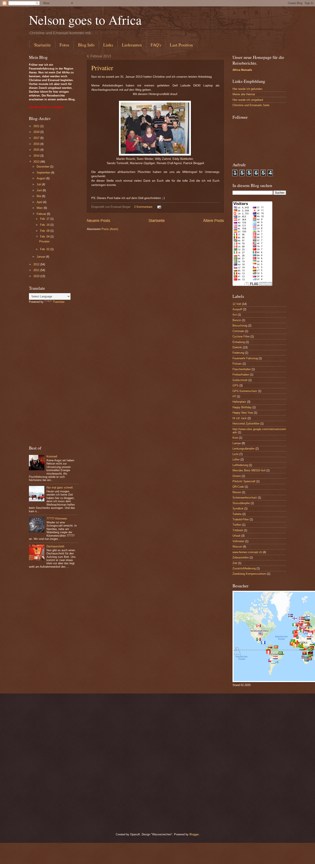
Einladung (238, 342)
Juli (39, 184)
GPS (235, 385)
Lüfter (236, 459)
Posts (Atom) (110, 229)
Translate (58, 301)
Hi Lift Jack (239, 418)
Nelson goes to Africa (85, 19)
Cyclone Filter (241, 336)
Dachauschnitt (55, 546)
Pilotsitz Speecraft (243, 481)
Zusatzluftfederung (244, 568)
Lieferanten (132, 45)
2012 (36, 264)
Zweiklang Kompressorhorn (249, 573)
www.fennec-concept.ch (247, 552)
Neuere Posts (98, 220)
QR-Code (238, 486)
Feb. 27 (45, 218)
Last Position (181, 45)
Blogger (194, 834)
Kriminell (51, 456)
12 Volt (236, 304)
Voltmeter (238, 541)
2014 (36, 155)
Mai (39, 196)
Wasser (237, 546)
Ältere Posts (213, 220)
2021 (36, 126)
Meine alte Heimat (243, 94)
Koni (235, 437)
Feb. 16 (45, 224)
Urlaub (236, 535)
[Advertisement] (53, 374)
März (40, 207)
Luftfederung (240, 465)
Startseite (42, 45)
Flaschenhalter (241, 369)
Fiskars (237, 363)
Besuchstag (239, 325)
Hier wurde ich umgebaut (247, 99)
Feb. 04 (45, 236)
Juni (40, 190)
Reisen (236, 492)
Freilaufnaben (240, 374)
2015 (36, 149)
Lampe (236, 443)
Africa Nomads (242, 69)
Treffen (236, 524)
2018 (36, 132)
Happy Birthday (242, 407)
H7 (234, 396)
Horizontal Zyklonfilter (246, 423)
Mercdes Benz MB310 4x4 (249, 470)
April (40, 202)
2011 (36, 270)
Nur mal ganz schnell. (60, 487)
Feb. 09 (45, 230)
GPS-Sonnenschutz (244, 391)
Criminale (238, 331)
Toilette (237, 514)
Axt (234, 314)
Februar (42, 213)
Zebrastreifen (240, 557)
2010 (36, 276)
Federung (238, 352)
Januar (41, 256)
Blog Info (86, 45)
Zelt (234, 563)
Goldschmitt (240, 380)
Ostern (236, 476)
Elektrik (237, 347)
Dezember (43, 166)
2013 (36, 161)
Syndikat (237, 508)
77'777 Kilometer (56, 518)
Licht (235, 454)
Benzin (236, 320)
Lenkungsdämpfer (243, 448)
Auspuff (237, 309)
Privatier (102, 67)
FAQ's (156, 45)
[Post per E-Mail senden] (159, 206)
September (44, 172)
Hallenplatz (239, 401)
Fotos (64, 45)
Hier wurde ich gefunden (247, 89)
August (41, 178)
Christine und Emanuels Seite (250, 105)
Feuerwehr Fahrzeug (245, 358)
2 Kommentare (143, 206)
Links (108, 45)
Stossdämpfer (241, 503)
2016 (36, 143)
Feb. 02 (45, 249)
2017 (36, 138)
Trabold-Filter (240, 519)
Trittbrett (237, 530)
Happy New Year (242, 412)
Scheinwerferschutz (244, 497)
